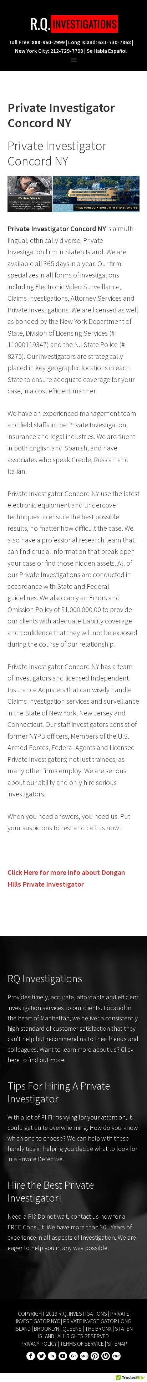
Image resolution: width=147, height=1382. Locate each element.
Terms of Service (82, 1343)
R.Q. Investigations (73, 24)
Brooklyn (46, 1328)
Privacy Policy (38, 1343)
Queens (72, 1328)
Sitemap (117, 1343)
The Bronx (98, 1328)
